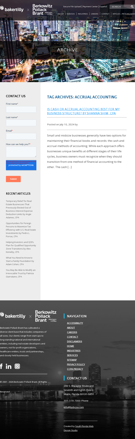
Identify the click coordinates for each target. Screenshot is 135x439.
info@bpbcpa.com (74, 407)
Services (71, 14)
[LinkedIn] (8, 366)
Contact (105, 14)
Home (70, 346)
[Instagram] (17, 366)
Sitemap (72, 360)
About (61, 14)
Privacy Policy (76, 364)
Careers (94, 14)
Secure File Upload (72, 6)
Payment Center (90, 6)
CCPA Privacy (75, 369)
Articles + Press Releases (124, 14)
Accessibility (75, 323)
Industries (83, 14)
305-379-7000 (72, 400)
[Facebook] (1, 366)
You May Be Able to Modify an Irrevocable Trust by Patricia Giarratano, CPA (21, 273)
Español (103, 6)
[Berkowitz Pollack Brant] (26, 9)
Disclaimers (74, 341)
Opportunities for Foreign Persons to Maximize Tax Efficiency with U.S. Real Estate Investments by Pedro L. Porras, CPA (21, 230)
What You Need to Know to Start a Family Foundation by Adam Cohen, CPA (20, 261)
